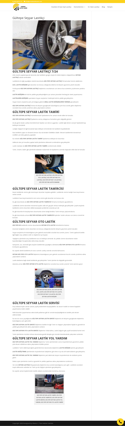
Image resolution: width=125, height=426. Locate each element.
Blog (103, 7)
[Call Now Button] (120, 421)
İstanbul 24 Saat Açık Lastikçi (61, 7)
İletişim (109, 7)
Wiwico (34, 423)
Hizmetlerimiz (78, 7)
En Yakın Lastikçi (93, 7)
